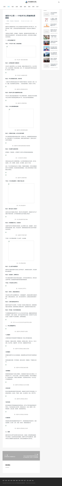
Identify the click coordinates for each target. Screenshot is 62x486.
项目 (13, 6)
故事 (30, 480)
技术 (37, 6)
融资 (25, 6)
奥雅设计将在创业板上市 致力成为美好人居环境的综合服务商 (53, 31)
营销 (29, 6)
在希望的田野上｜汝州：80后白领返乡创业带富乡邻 (53, 37)
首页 (4, 6)
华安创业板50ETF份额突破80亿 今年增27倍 (54, 65)
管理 (33, 6)
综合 (33, 480)
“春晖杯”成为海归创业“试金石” (53, 42)
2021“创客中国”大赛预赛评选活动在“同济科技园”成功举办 (53, 54)
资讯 (9, 6)
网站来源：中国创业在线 (14, 21)
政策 (17, 6)
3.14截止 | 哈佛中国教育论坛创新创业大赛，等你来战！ (53, 20)
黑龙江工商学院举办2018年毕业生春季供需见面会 (53, 60)
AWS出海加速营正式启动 (53, 13)
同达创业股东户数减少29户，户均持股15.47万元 (53, 25)
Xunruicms (33, 483)
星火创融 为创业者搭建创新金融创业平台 (53, 48)
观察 (21, 6)
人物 (27, 480)
